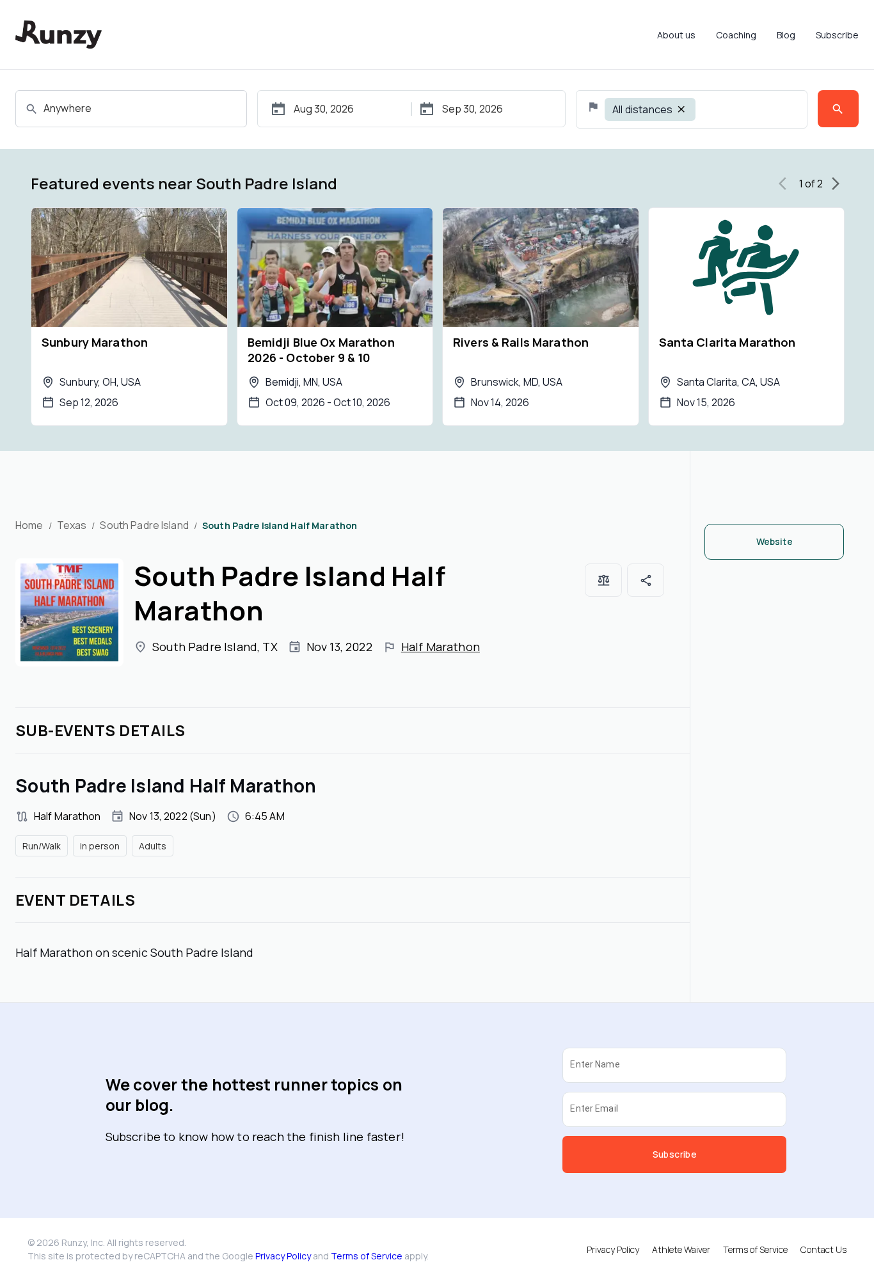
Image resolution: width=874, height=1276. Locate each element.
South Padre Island (144, 525)
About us (676, 35)
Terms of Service (366, 1256)
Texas (72, 525)
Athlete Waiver (681, 1249)
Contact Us (823, 1249)
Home (29, 525)
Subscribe (837, 35)
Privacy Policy (283, 1256)
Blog (786, 35)
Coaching (736, 35)
